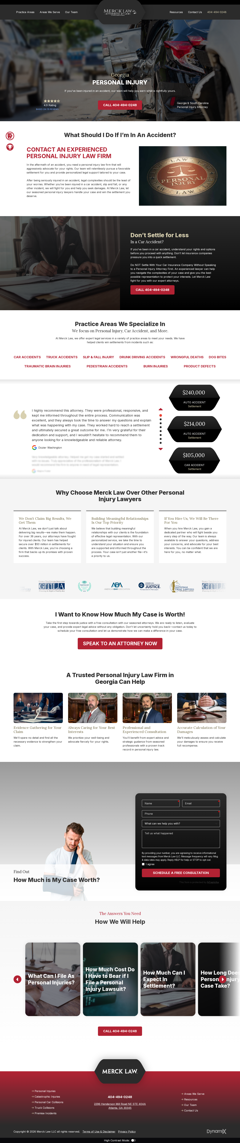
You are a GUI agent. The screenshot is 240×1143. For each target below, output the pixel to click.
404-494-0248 (216, 12)
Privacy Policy (127, 1131)
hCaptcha (213, 882)
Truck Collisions (44, 1107)
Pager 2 (10, 147)
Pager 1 (10, 136)
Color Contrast (133, 1140)
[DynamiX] (216, 1131)
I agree (150, 864)
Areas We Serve (194, 1093)
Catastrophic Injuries (47, 1096)
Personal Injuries (45, 1091)
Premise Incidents (45, 1113)
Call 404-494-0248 (120, 105)
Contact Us (191, 1110)
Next (161, 449)
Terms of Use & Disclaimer (98, 1131)
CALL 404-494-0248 (152, 290)
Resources (190, 1099)
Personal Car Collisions (49, 1102)
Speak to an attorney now (120, 643)
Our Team (190, 1105)
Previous (161, 409)
